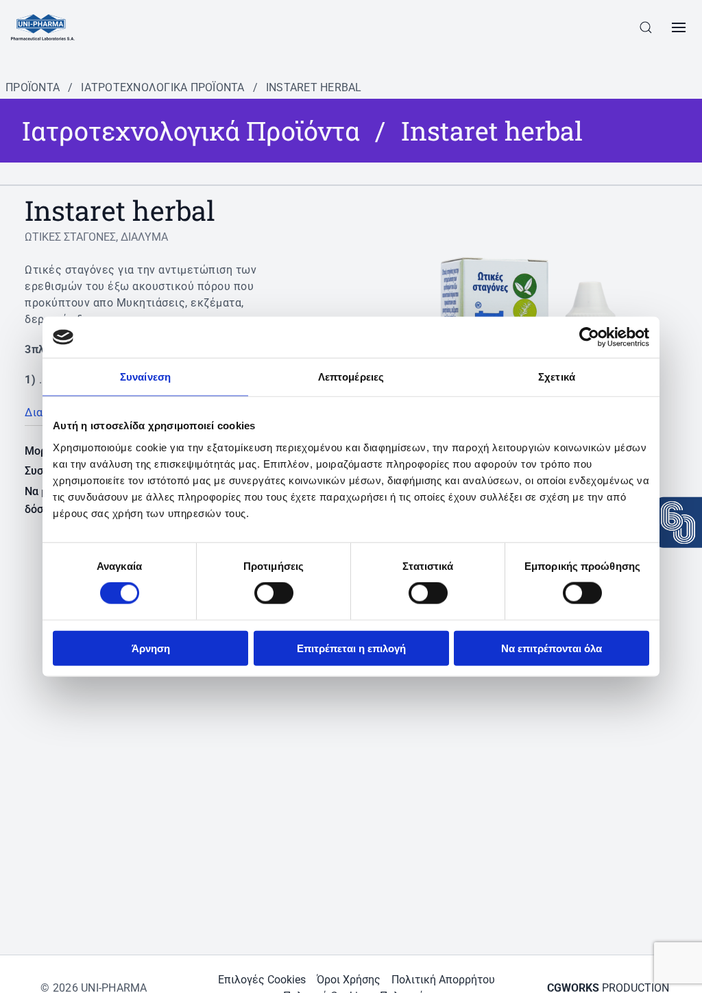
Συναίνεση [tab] (145, 377)
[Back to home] (43, 27)
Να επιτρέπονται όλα (551, 648)
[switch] (273, 593)
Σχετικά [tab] (556, 377)
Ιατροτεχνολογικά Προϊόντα (162, 87)
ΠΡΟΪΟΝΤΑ (32, 87)
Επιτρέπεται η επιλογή (351, 648)
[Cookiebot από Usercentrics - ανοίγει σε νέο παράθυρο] (589, 337)
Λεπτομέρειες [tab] (351, 377)
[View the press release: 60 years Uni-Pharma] (678, 522)
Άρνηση (151, 648)
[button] (646, 27)
